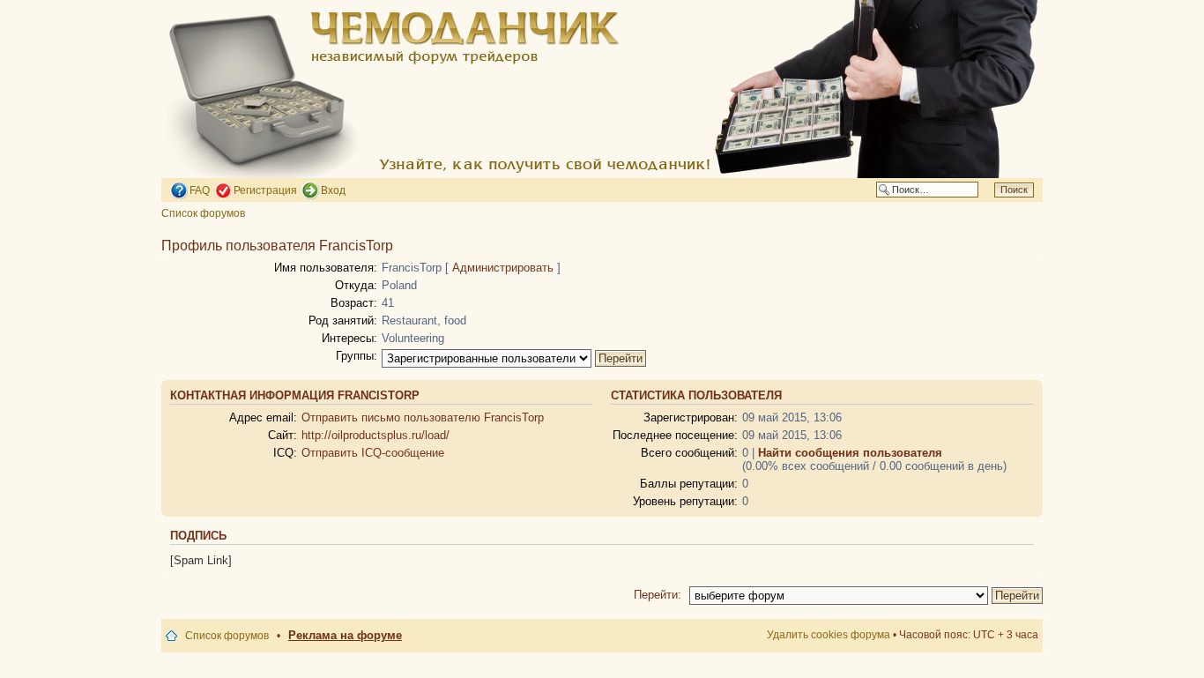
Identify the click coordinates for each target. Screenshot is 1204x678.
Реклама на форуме (345, 635)
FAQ (200, 190)
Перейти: (657, 594)
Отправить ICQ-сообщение (372, 452)
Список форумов (203, 213)
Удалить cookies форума (828, 635)
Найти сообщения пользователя (850, 452)
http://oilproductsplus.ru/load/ (375, 435)
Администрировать (503, 267)
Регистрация (265, 190)
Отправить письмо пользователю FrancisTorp (422, 417)
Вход (333, 190)
